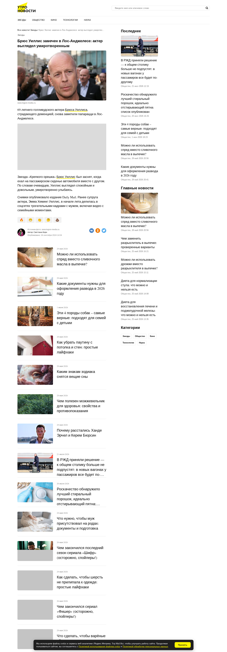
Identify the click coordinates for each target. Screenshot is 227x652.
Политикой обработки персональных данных (145, 646)
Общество (38, 20)
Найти (207, 8)
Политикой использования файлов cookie (99, 646)
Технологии (70, 20)
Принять (182, 645)
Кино (54, 20)
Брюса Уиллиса (76, 110)
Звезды (21, 20)
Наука (87, 20)
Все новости (23, 30)
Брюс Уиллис (66, 177)
